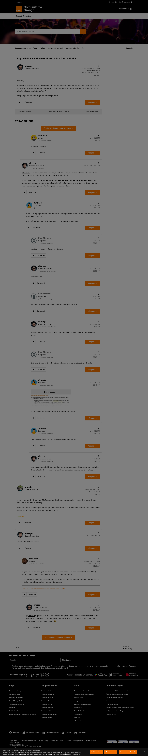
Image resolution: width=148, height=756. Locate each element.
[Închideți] (145, 751)
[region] (74, 752)
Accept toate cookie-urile (128, 752)
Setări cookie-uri (96, 752)
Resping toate (110, 752)
